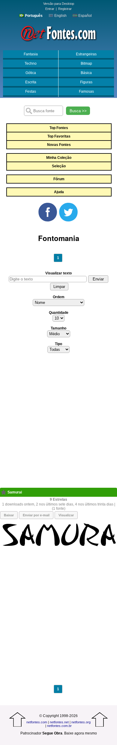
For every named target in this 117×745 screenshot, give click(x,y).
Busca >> (78, 111)
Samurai (15, 492)
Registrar (65, 9)
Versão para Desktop (58, 3)
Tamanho (58, 328)
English (60, 16)
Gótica (31, 73)
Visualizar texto (58, 273)
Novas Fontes (59, 145)
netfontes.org (81, 722)
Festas (30, 91)
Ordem (58, 297)
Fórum (58, 179)
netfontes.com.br (59, 726)
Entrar (49, 9)
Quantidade (58, 313)
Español (84, 16)
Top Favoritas (58, 136)
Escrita (30, 82)
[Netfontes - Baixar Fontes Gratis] (58, 33)
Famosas (86, 91)
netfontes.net (59, 722)
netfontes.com (36, 722)
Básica (86, 73)
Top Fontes (59, 128)
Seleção (59, 166)
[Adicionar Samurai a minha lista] (4, 492)
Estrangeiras (86, 54)
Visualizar (66, 515)
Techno (31, 63)
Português (33, 16)
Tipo (58, 344)
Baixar (9, 515)
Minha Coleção (58, 158)
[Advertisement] (58, 422)
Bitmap (86, 63)
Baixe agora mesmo (80, 733)
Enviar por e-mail (36, 515)
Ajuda (59, 192)
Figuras (86, 82)
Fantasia (31, 54)
